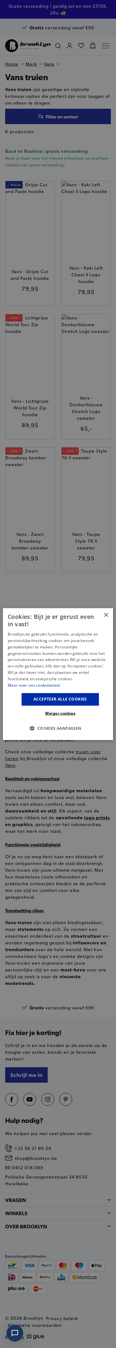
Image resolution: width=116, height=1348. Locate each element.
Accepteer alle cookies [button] (60, 699)
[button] (57, 728)
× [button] (105, 614)
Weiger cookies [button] (60, 713)
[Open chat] (14, 1333)
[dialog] (58, 674)
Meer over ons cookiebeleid (34, 685)
